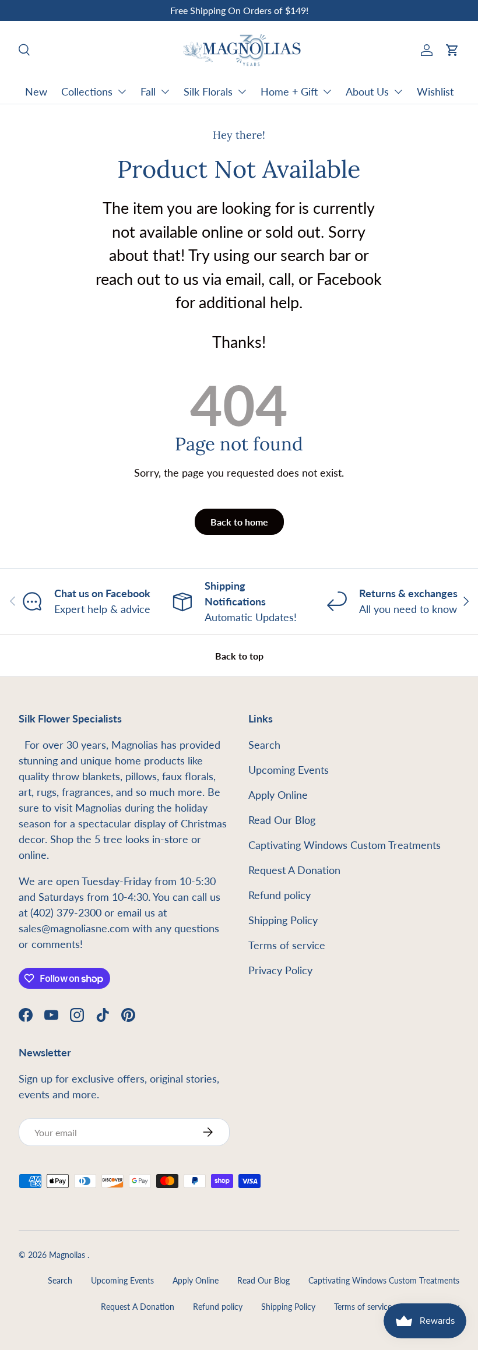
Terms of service (286, 945)
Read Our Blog (281, 819)
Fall (148, 91)
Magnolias (68, 1255)
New (36, 91)
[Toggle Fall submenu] (165, 91)
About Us (367, 91)
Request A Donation (294, 869)
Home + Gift (289, 91)
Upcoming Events (288, 769)
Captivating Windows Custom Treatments (344, 844)
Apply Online (278, 794)
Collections (87, 91)
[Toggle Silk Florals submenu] (242, 91)
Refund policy (279, 895)
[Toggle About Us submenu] (398, 91)
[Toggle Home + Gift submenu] (327, 91)
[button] (452, 50)
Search (264, 744)
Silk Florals (208, 91)
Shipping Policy (283, 920)
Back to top (239, 655)
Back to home (239, 521)
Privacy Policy (280, 970)
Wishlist (435, 91)
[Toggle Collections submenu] (122, 91)
